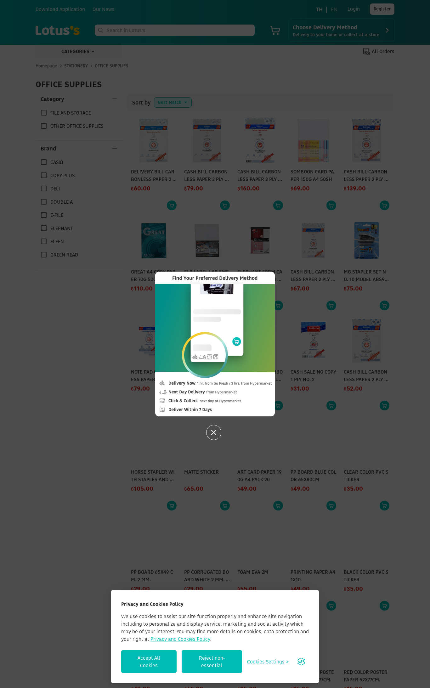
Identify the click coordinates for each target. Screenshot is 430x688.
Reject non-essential (212, 661)
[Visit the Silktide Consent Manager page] (301, 661)
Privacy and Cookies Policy (180, 639)
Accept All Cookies (149, 661)
